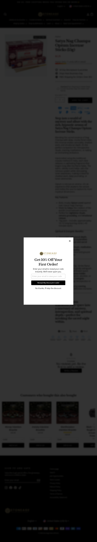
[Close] (69, 241)
